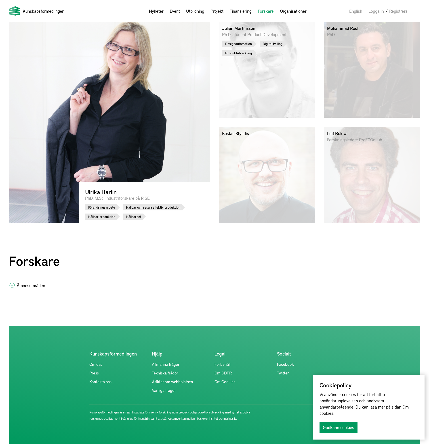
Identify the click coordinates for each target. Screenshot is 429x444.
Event (175, 11)
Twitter (283, 373)
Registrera (398, 11)
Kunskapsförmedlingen (43, 11)
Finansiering (241, 11)
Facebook (285, 364)
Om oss (95, 364)
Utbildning (195, 11)
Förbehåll (222, 364)
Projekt (216, 11)
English (355, 11)
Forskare (266, 11)
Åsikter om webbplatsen (172, 381)
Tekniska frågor (165, 373)
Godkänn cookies (338, 427)
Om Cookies (224, 381)
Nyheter (156, 11)
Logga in (376, 11)
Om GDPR (223, 373)
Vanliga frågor (164, 390)
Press (94, 373)
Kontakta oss (100, 381)
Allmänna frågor (166, 364)
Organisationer (293, 11)
